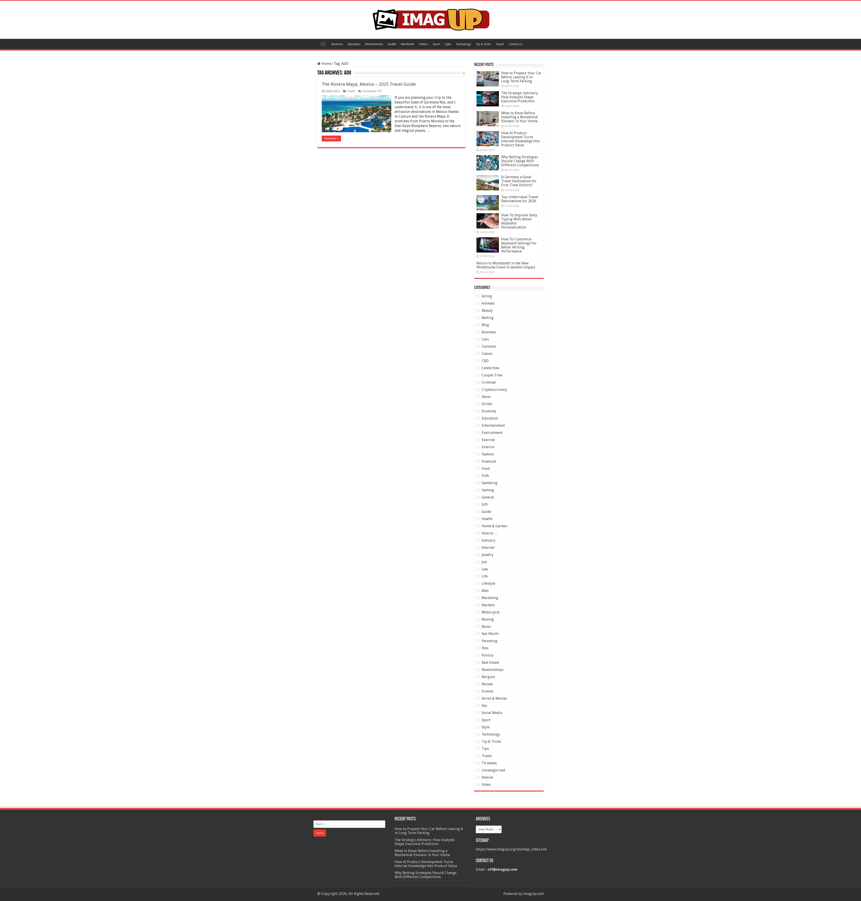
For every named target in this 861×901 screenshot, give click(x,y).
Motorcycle (491, 612)
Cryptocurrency (494, 389)
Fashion (488, 454)
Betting (488, 318)
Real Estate (490, 662)
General (488, 497)
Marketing (490, 598)
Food (486, 468)
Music (486, 626)
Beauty (487, 310)
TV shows (489, 763)
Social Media (492, 713)
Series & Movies (494, 698)
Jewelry (488, 555)
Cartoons (489, 346)
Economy (489, 411)
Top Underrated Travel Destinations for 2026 (519, 199)
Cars (485, 339)
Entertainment (374, 44)
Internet (488, 547)
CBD (485, 361)
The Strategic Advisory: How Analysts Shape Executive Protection (519, 97)
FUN (485, 476)
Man (485, 591)
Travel (500, 44)
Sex (484, 705)
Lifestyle (488, 583)
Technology (463, 44)
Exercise (488, 440)
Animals (488, 303)
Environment (492, 433)
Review (487, 684)
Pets (485, 648)
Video (486, 784)
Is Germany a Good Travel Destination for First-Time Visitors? (519, 181)
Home (323, 43)
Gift (485, 504)
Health (392, 44)
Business (337, 44)
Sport (436, 44)
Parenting (489, 641)
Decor (486, 397)
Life (485, 576)
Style (448, 44)
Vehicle (487, 777)
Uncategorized (493, 770)
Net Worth (407, 44)
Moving (488, 619)
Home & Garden (494, 526)
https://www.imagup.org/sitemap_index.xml (511, 849)
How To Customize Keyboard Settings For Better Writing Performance (519, 245)
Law (485, 569)
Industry (489, 540)
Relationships (492, 670)
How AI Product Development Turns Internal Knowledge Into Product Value (520, 139)
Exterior (488, 447)
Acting (487, 296)
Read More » (331, 138)
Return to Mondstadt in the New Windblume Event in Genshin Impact (505, 265)
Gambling (489, 483)
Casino (487, 354)
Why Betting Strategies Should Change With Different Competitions (520, 161)
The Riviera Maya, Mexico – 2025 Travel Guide (369, 84)
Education (354, 44)
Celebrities (490, 368)
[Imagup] (430, 18)
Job (484, 562)
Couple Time (492, 375)
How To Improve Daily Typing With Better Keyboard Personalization (519, 221)
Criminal (489, 382)
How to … (490, 533)
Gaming (488, 490)
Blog (485, 325)
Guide (486, 512)
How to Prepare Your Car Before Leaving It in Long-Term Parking (521, 77)
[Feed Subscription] (464, 73)
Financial (489, 461)
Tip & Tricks (483, 44)
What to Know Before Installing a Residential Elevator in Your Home (519, 117)
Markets (488, 605)
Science (487, 691)
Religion (488, 677)
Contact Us (515, 44)
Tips (485, 749)
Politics (423, 44)
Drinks (487, 404)
